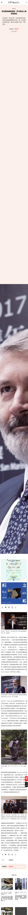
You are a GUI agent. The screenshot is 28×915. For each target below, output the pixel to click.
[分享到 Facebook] (2, 607)
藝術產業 (9, 893)
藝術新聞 (13, 8)
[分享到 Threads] (9, 607)
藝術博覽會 (17, 892)
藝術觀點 (2, 894)
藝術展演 (5, 893)
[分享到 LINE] (5, 607)
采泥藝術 (11, 29)
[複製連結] (15, 607)
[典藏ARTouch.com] (14, 2)
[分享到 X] (12, 607)
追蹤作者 (16, 29)
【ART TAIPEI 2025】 (5, 892)
